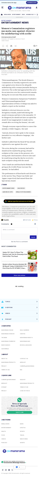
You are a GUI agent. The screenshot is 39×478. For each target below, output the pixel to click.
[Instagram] (6, 470)
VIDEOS (3, 439)
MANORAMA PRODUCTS (8, 362)
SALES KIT (22, 379)
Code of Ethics (25, 391)
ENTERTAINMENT (16, 14)
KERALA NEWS (7, 14)
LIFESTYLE (22, 427)
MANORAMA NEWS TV (26, 337)
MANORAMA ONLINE (7, 330)
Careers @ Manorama (27, 366)
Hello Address (24, 330)
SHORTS (22, 442)
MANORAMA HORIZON (7, 334)
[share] (7, 46)
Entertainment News (15, 22)
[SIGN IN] (37, 7)
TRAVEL (22, 435)
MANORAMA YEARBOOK (8, 341)
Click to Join (19, 412)
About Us (4, 358)
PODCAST (4, 442)
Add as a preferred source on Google (20, 201)
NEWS (23, 14)
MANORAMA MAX (25, 341)
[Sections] (2, 7)
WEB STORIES (24, 439)
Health (3, 431)
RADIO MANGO (5, 345)
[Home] (1, 14)
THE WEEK (4, 337)
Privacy (4, 366)
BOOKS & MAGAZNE (26, 345)
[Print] (11, 46)
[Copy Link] (15, 46)
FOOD (3, 435)
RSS (21, 370)
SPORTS (22, 431)
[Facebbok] (2, 470)
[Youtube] (9, 470)
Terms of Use (5, 370)
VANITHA (22, 334)
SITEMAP (3, 387)
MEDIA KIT (23, 362)
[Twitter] (12, 470)
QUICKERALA (5, 349)
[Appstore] (20, 457)
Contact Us (24, 358)
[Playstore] (7, 457)
